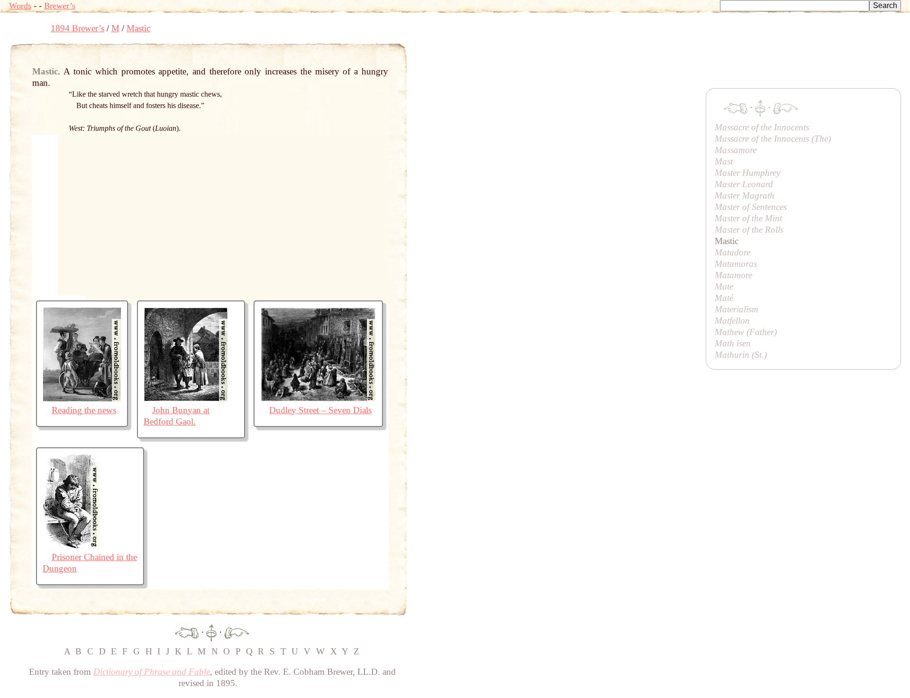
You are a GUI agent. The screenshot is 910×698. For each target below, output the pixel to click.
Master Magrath (744, 195)
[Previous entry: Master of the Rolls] (187, 632)
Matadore (732, 252)
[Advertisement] (579, 64)
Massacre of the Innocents (762, 127)
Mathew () (746, 332)
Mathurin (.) (741, 355)
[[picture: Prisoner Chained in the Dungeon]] (71, 546)
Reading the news (84, 410)
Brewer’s (59, 5)
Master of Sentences (751, 207)
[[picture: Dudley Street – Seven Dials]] (318, 399)
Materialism (736, 309)
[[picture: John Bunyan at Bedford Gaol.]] (186, 399)
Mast (724, 161)
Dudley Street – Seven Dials (320, 410)
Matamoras (736, 264)
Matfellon (732, 321)
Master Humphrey (747, 173)
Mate (724, 286)
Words (20, 5)
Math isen (733, 343)
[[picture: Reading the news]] (82, 399)
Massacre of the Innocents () (773, 139)
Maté (724, 298)
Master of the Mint (748, 218)
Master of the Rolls (749, 230)
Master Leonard (744, 184)
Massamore (735, 150)
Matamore (733, 275)
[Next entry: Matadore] (236, 632)
